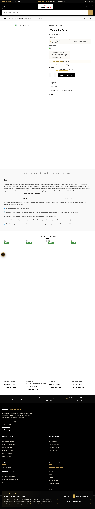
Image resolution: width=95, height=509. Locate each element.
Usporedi (53, 83)
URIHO (11, 409)
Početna (13, 18)
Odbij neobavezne (82, 496)
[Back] (5, 18)
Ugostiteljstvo (7, 447)
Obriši (72, 69)
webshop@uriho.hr (8, 430)
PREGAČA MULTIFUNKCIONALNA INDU (36, 382)
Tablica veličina (63, 69)
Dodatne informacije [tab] (39, 173)
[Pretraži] (90, 12)
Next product (89, 18)
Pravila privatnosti (36, 504)
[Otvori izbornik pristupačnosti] (3, 254)
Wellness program (8, 450)
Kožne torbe (53, 441)
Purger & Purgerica (8, 476)
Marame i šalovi (54, 447)
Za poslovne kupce (56, 468)
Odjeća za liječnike (8, 441)
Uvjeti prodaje (53, 487)
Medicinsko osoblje (8, 444)
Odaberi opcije (33, 389)
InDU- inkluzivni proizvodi (24, 18)
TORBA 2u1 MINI (76, 381)
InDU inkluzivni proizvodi (10, 479)
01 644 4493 (16, 1)
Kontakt (51, 490)
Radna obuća (6, 457)
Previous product (85, 18)
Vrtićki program (7, 453)
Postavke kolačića (74, 501)
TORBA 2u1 (52, 381)
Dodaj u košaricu (66, 75)
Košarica (52, 474)
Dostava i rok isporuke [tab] (62, 173)
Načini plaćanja (54, 484)
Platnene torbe (54, 444)
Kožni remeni (53, 450)
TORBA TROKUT (9, 381)
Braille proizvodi (7, 483)
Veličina (51, 67)
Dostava (51, 477)
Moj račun (52, 471)
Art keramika (6, 468)
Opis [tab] (25, 173)
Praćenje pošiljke (54, 480)
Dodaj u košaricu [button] (11, 387)
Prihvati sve (65, 496)
